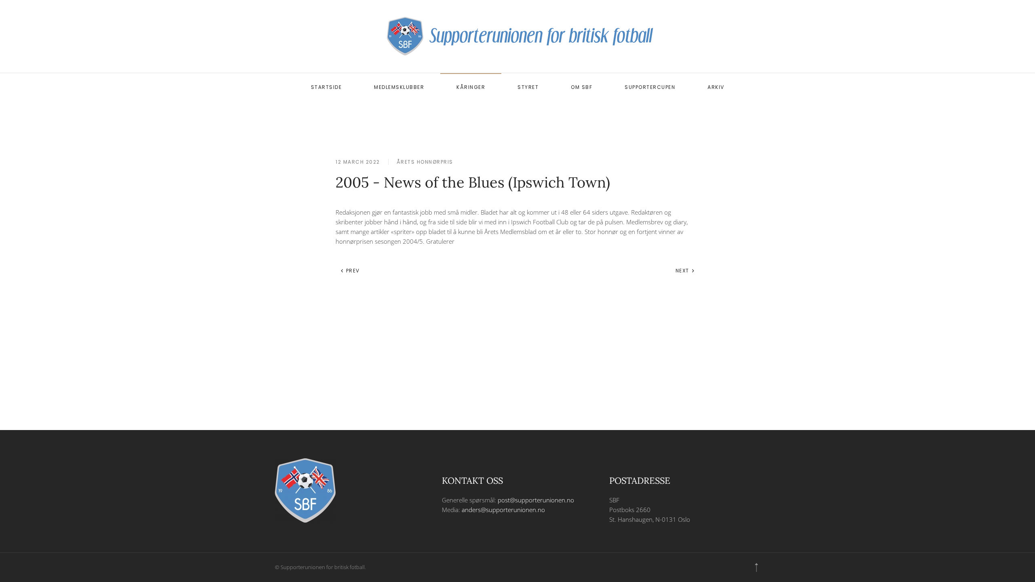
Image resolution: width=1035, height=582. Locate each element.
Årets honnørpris (425, 161)
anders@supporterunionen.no (503, 510)
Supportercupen (650, 87)
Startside (326, 87)
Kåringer (470, 87)
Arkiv (716, 87)
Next (683, 270)
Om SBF (581, 87)
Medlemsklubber (399, 87)
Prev (352, 270)
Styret (528, 87)
